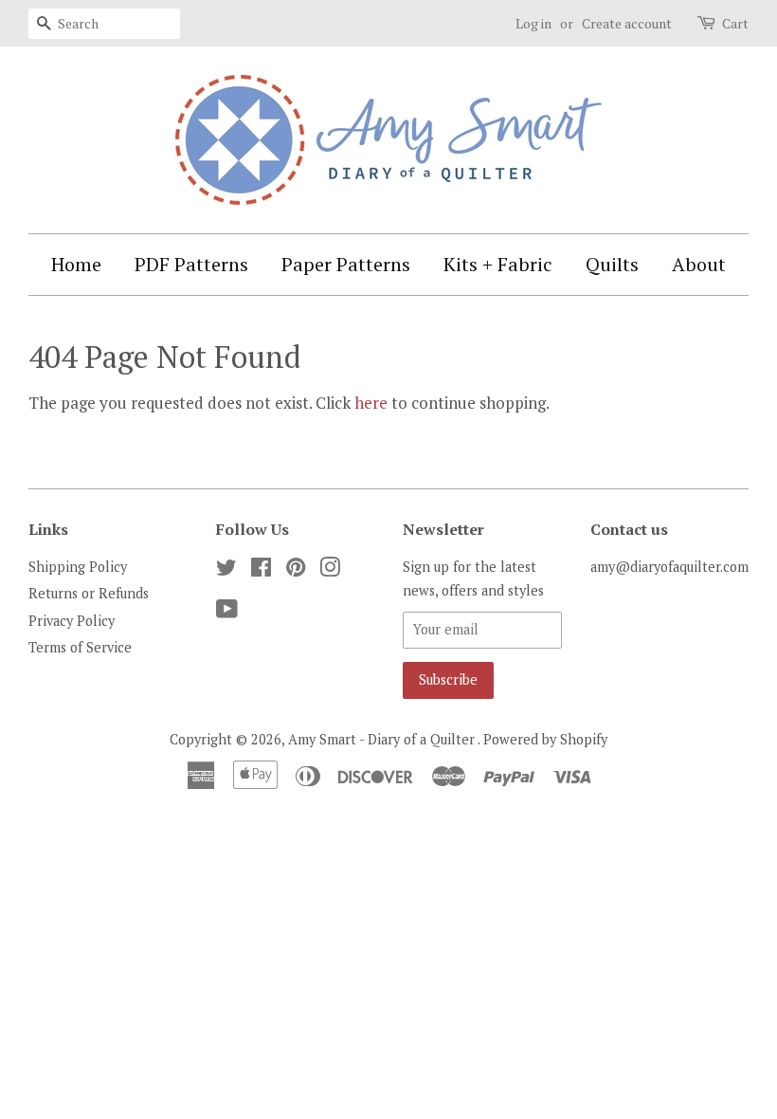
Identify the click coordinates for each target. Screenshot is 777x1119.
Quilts (612, 264)
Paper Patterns (345, 264)
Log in (533, 23)
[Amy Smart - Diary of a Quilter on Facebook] (261, 570)
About (699, 264)
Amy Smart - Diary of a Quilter (383, 739)
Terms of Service (80, 647)
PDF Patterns (191, 264)
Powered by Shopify (545, 739)
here (371, 402)
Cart (735, 23)
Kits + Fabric (497, 264)
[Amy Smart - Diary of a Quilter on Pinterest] (295, 570)
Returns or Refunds (88, 593)
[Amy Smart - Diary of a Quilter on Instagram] (329, 570)
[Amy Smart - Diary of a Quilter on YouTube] (227, 612)
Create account (627, 23)
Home (76, 264)
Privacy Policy (71, 621)
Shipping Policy (77, 567)
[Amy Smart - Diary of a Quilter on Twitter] (226, 570)
